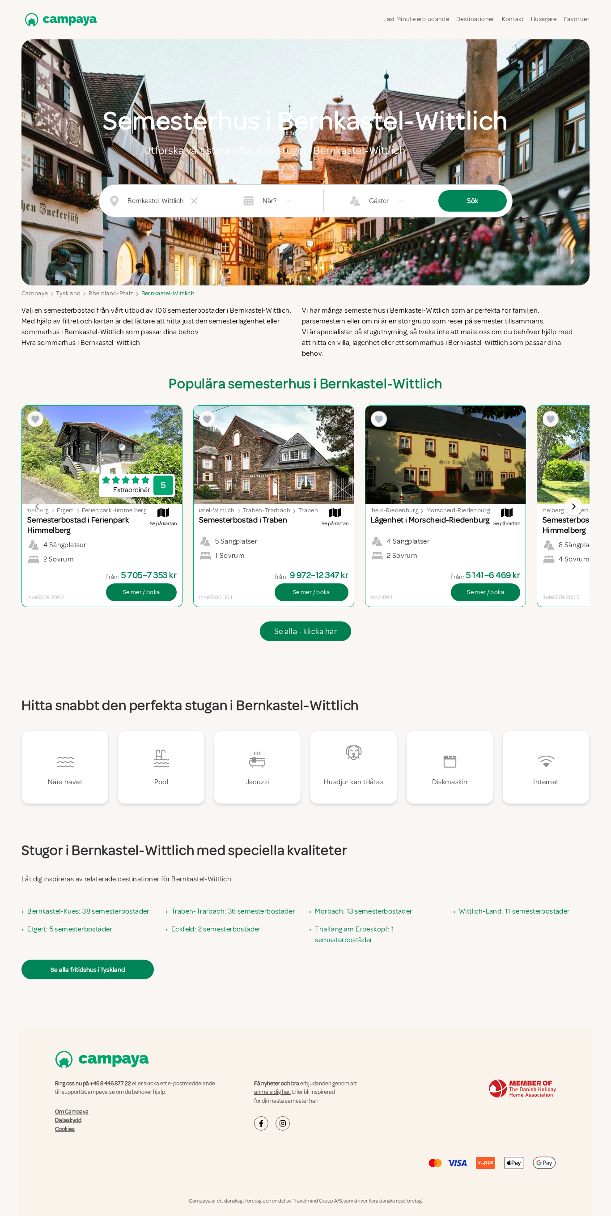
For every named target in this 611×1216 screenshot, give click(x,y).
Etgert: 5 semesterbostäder (69, 929)
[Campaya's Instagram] (283, 1123)
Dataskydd (68, 1120)
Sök (472, 200)
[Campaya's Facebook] (261, 1123)
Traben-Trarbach (266, 510)
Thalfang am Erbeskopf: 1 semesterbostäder (354, 934)
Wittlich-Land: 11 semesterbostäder (514, 911)
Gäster (379, 200)
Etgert (65, 510)
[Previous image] (38, 506)
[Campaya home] (59, 19)
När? (269, 200)
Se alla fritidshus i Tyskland (88, 969)
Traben (308, 510)
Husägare (544, 19)
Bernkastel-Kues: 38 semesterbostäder (88, 911)
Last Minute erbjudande (416, 19)
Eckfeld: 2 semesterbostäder (216, 929)
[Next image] (573, 506)
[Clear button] (194, 201)
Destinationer (475, 19)
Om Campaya (72, 1111)
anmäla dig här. (272, 1092)
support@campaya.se (88, 1092)
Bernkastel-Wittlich (168, 293)
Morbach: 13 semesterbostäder (363, 911)
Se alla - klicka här (305, 631)
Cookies (65, 1129)
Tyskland (68, 293)
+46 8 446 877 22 (110, 1083)
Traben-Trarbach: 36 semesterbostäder (233, 911)
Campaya (34, 293)
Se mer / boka (141, 592)
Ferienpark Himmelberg (114, 510)
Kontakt (513, 19)
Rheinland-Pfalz (111, 293)
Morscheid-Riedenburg (386, 510)
